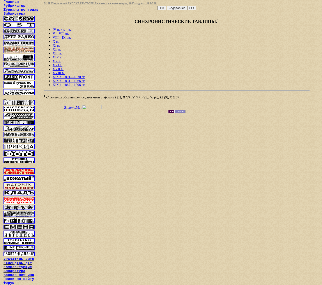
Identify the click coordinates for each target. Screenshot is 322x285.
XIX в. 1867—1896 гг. (69, 85)
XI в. (56, 45)
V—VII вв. (61, 33)
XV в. (57, 61)
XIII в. (57, 53)
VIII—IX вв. (62, 37)
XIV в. (57, 57)
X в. (56, 41)
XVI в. (57, 65)
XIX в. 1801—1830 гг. (69, 77)
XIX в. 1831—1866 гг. (69, 81)
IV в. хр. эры (62, 29)
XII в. (57, 49)
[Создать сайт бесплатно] (177, 112)
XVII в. (58, 69)
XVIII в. (59, 73)
